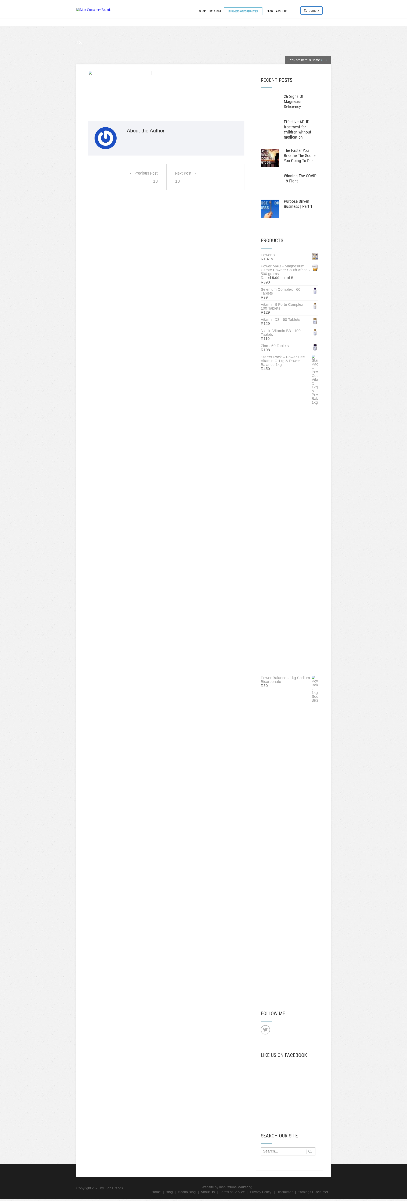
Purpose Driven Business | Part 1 (298, 204)
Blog (270, 11)
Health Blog (187, 1192)
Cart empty (311, 10)
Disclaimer (284, 1192)
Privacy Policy (260, 1192)
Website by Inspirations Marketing (227, 1187)
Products (215, 11)
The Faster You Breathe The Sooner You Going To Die (300, 155)
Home (156, 1192)
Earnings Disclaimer (313, 1192)
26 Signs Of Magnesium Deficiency (294, 101)
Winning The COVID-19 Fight (301, 178)
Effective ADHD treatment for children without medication (297, 129)
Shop (202, 11)
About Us (281, 11)
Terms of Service (232, 1192)
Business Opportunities (243, 11)
